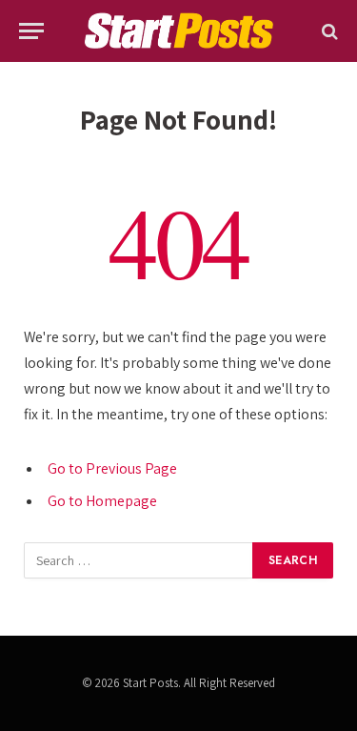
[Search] (328, 31)
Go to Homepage (102, 501)
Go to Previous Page (112, 468)
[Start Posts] (178, 31)
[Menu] (31, 31)
